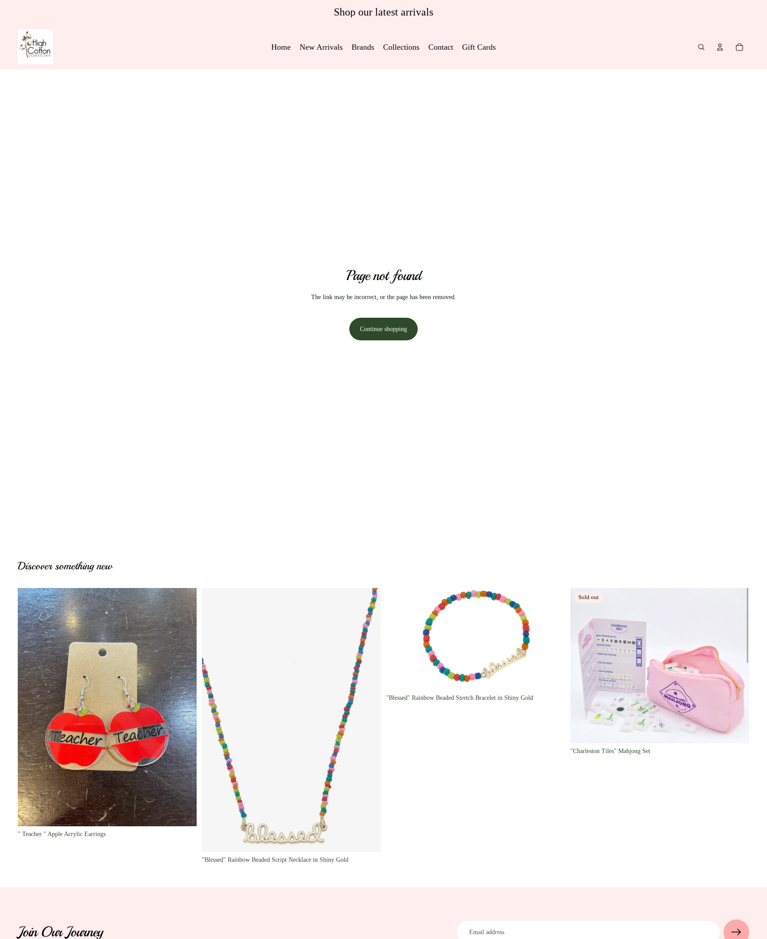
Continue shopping (383, 329)
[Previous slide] (583, 665)
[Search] (701, 47)
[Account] (720, 47)
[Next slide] (736, 665)
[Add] (183, 813)
